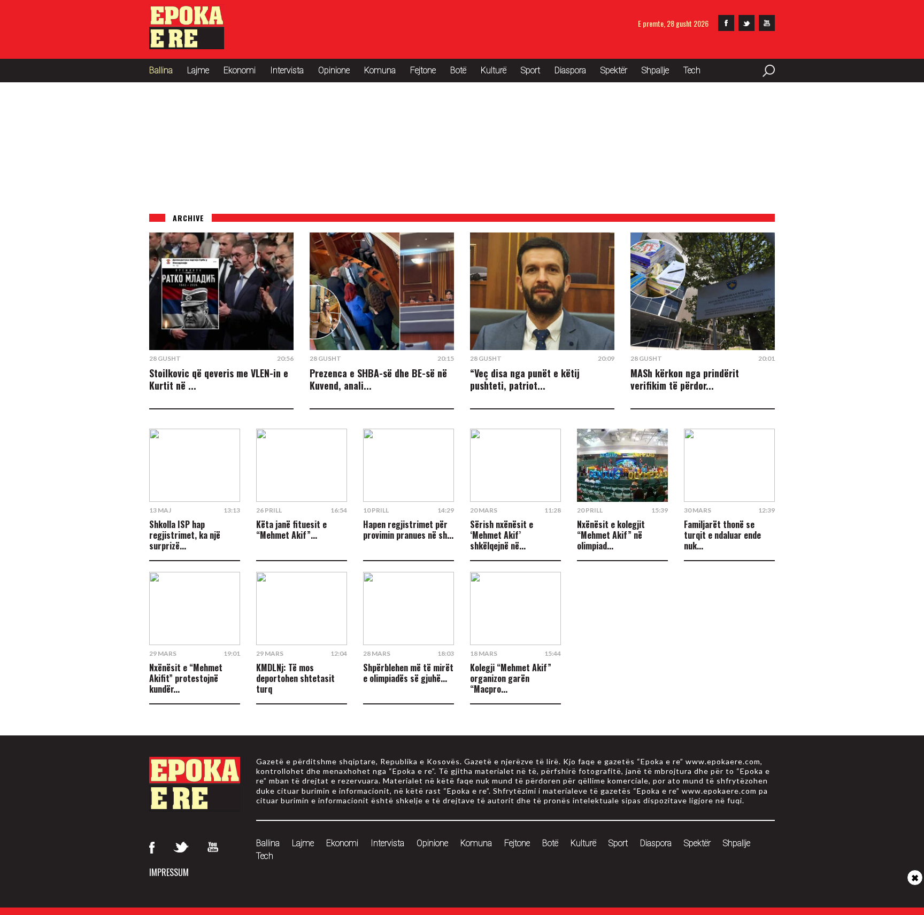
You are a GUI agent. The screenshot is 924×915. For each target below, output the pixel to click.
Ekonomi (240, 70)
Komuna (380, 70)
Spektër (613, 70)
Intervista (287, 70)
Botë (458, 70)
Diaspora (570, 70)
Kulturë (493, 70)
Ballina (161, 70)
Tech (691, 70)
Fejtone (423, 70)
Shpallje (655, 70)
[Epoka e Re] (186, 45)
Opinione (334, 70)
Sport (530, 70)
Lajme (198, 70)
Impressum (169, 872)
